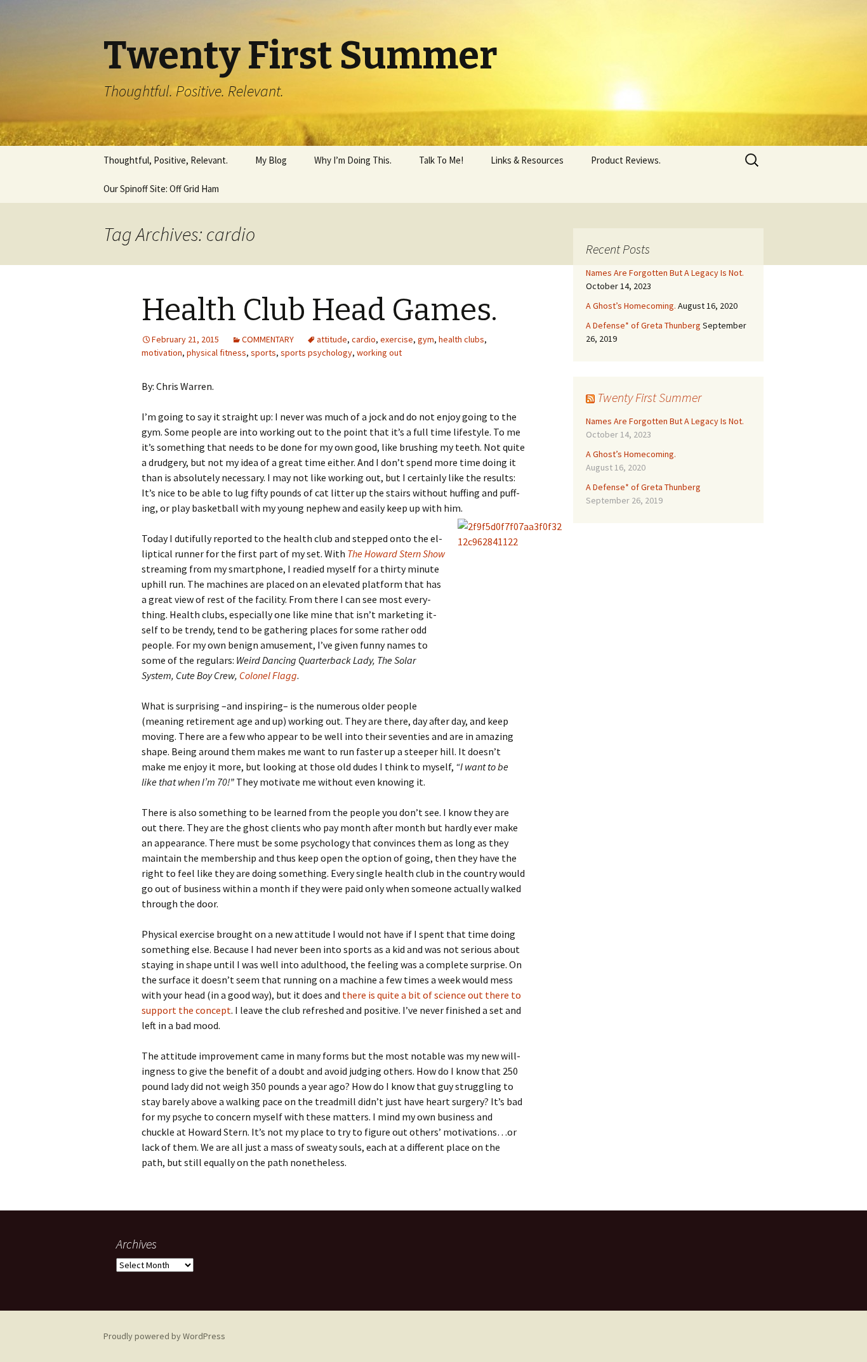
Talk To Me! (441, 160)
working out (379, 352)
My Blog (271, 160)
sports (263, 352)
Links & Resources (527, 160)
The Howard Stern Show (396, 553)
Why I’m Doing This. (353, 160)
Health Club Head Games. (320, 310)
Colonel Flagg (268, 675)
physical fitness (216, 352)
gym (426, 339)
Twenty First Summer (649, 397)
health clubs (461, 339)
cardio (364, 339)
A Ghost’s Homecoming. (631, 305)
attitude (332, 339)
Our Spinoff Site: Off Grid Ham (161, 189)
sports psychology (316, 352)
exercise (396, 339)
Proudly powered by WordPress (164, 1336)
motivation (162, 352)
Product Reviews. (626, 160)
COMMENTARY (268, 339)
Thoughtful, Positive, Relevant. (165, 160)
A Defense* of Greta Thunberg (643, 325)
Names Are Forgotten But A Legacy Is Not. (665, 272)
